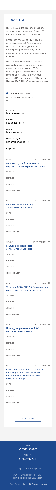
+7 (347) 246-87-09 (28, 449)
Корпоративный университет (28, 468)
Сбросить (11, 149)
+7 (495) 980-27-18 (28, 459)
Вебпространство (38, 484)
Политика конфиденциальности (28, 478)
